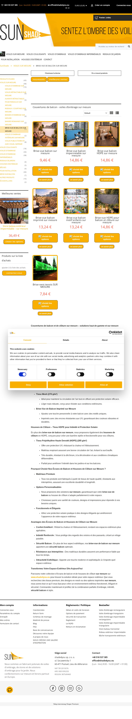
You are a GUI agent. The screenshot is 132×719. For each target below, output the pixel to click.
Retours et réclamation (76, 626)
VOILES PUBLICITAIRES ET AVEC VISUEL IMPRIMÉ (15, 142)
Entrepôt (3, 617)
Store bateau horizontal (109, 629)
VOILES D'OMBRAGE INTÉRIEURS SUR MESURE (14, 136)
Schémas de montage (42, 617)
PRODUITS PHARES (7, 79)
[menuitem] (15, 54)
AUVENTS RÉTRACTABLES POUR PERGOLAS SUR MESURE (14, 102)
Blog (35, 623)
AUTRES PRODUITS (7, 177)
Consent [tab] (27, 340)
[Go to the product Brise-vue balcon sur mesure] (45, 134)
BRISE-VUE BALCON (7, 174)
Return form (38, 613)
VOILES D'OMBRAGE (7, 150)
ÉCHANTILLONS (6, 181)
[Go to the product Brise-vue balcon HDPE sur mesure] (107, 134)
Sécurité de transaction (76, 617)
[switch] (51, 374)
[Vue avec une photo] (111, 113)
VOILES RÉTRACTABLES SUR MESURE (15, 94)
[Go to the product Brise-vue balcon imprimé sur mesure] (45, 201)
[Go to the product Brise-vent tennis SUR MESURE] (45, 268)
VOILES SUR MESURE (8, 82)
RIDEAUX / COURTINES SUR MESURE (15, 110)
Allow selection (66, 385)
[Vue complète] (117, 113)
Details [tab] (66, 340)
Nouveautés (39, 79)
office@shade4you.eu (59, 5)
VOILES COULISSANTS (8, 147)
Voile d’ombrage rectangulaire (112, 610)
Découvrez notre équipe (43, 633)
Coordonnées (38, 610)
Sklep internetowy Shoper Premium (66, 704)
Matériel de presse (41, 620)
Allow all (104, 385)
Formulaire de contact (9, 623)
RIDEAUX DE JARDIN (7, 160)
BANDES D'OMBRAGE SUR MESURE (15, 116)
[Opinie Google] (79, 688)
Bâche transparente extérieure (112, 635)
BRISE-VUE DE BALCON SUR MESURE (15, 129)
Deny (28, 385)
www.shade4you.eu (40, 577)
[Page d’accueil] (31, 29)
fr (67, 8)
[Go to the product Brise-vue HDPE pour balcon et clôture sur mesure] (107, 201)
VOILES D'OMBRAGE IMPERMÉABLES (7, 155)
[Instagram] (62, 688)
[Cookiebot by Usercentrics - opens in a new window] (111, 333)
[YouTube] (70, 688)
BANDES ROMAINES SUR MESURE (14, 123)
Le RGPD (69, 623)
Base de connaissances (43, 630)
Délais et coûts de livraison (77, 610)
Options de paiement (75, 613)
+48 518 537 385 (10, 5)
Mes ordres (5, 620)
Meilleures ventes (58, 79)
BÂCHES (3, 167)
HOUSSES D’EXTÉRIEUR (9, 164)
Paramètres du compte (10, 613)
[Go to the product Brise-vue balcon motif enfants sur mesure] (76, 201)
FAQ (34, 626)
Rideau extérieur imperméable (112, 632)
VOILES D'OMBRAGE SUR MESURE (14, 87)
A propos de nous (40, 637)
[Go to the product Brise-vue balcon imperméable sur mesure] (76, 134)
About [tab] (105, 340)
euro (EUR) (81, 5)
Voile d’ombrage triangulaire (111, 613)
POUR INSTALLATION (8, 171)
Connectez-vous (7, 610)
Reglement (70, 620)
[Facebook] (53, 688)
